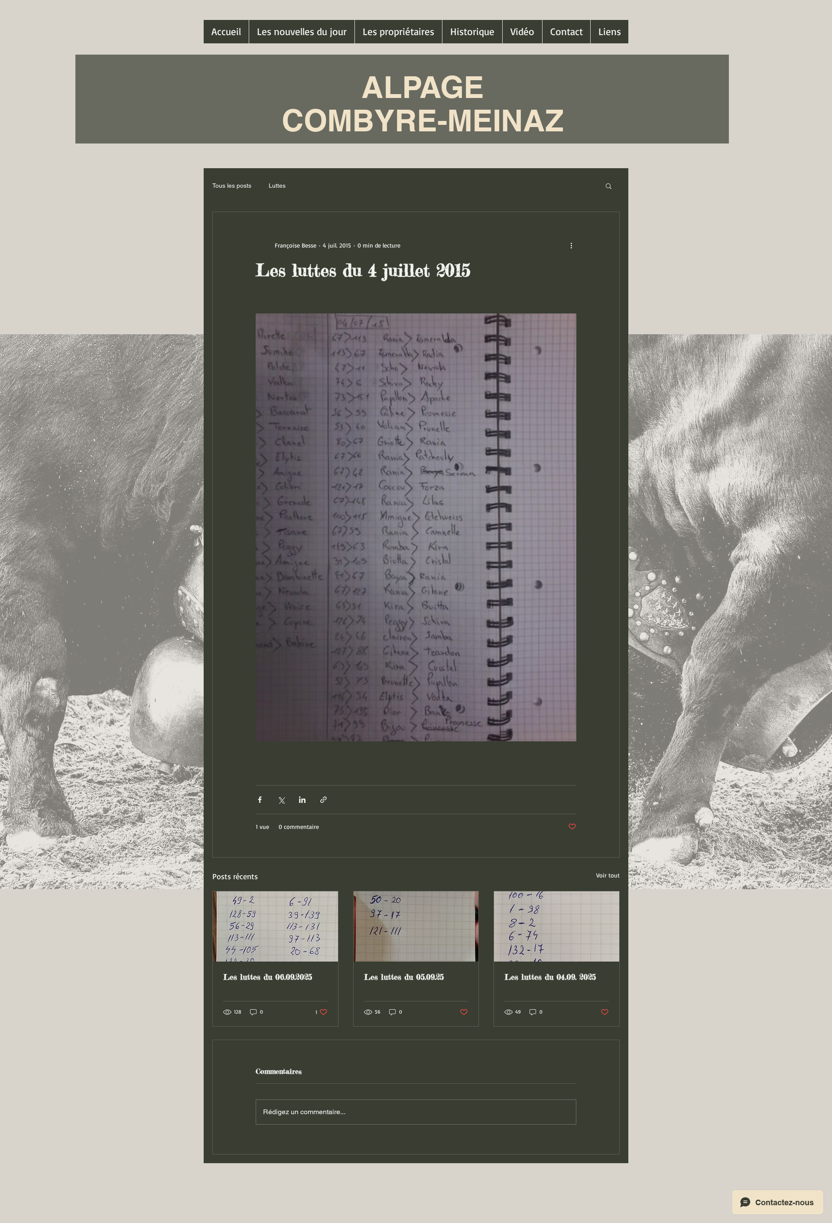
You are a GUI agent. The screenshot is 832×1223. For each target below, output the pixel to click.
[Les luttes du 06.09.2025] (275, 926)
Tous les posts (231, 185)
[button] (608, 185)
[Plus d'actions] (571, 245)
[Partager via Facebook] (260, 800)
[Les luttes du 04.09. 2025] (556, 926)
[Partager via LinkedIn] (302, 800)
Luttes (277, 185)
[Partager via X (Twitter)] (281, 800)
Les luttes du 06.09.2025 (267, 977)
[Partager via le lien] (323, 800)
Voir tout (608, 875)
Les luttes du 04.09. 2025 (550, 977)
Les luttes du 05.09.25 (404, 977)
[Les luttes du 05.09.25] (416, 926)
